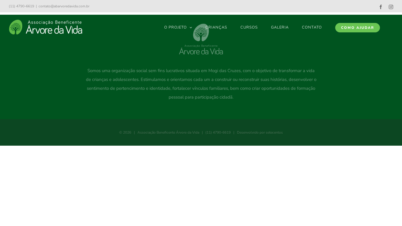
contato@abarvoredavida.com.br (64, 6)
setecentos (274, 132)
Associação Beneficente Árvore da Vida (168, 132)
